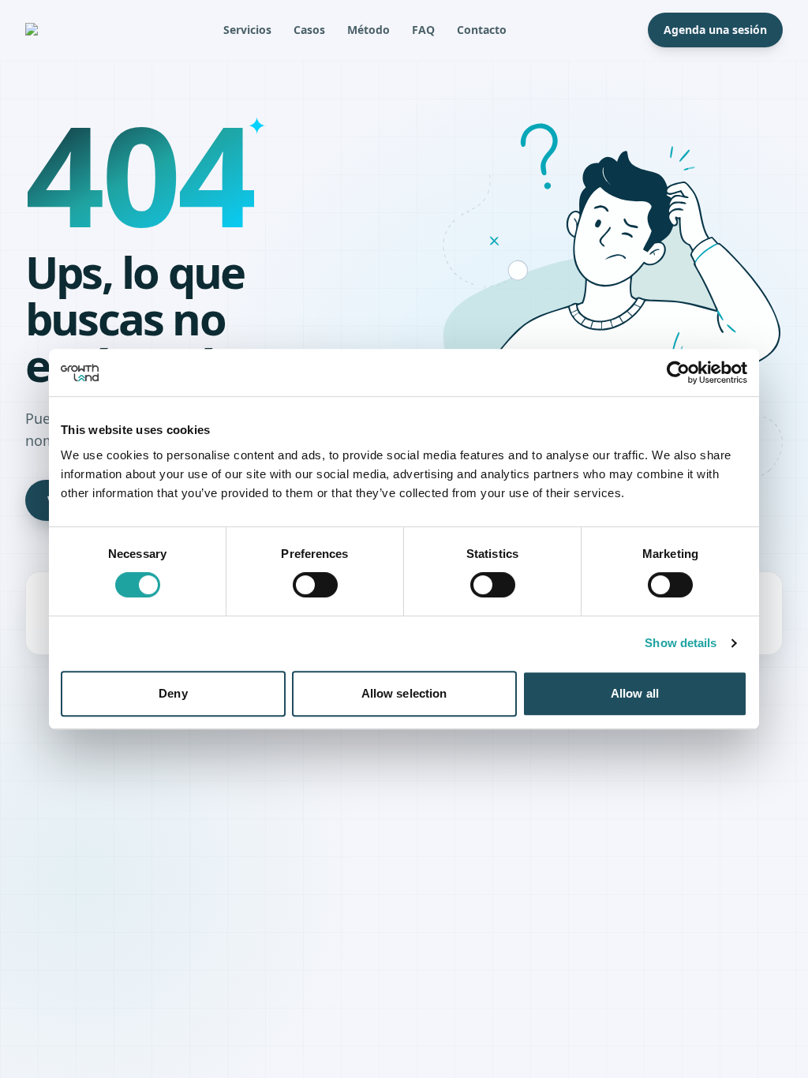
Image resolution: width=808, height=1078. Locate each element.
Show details (680, 642)
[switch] (315, 584)
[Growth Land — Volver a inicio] (53, 30)
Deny (173, 693)
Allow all (635, 693)
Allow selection (404, 693)
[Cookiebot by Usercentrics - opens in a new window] (678, 372)
